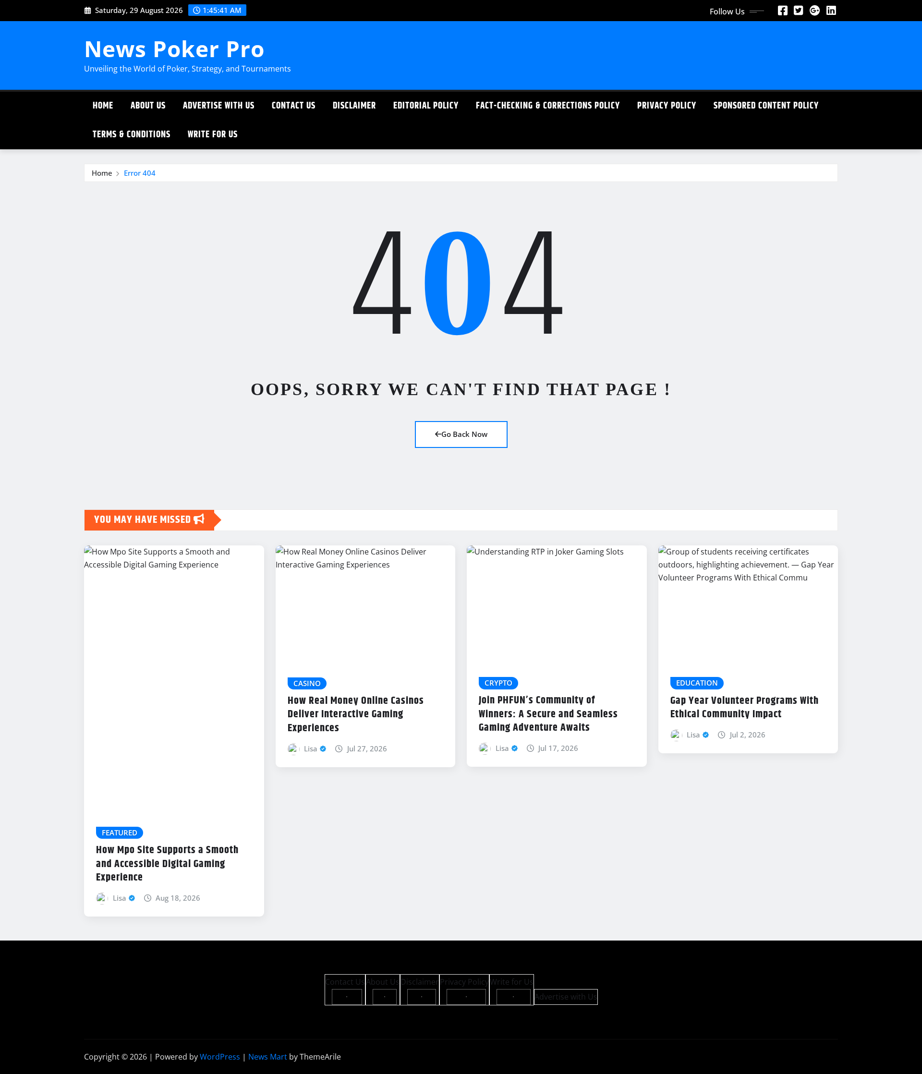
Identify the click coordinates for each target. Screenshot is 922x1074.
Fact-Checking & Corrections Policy (548, 106)
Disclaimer (354, 106)
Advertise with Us (219, 106)
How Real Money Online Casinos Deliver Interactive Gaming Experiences (356, 714)
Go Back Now (464, 434)
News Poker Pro (174, 48)
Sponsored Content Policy (766, 106)
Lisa (119, 898)
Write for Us (213, 135)
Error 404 (140, 173)
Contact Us (293, 106)
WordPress (220, 1056)
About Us (148, 106)
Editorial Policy (426, 106)
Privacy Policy (666, 106)
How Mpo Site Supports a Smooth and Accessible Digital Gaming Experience (167, 864)
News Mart (267, 1056)
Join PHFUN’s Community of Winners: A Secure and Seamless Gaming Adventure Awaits (548, 714)
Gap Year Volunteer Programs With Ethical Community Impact (744, 708)
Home (103, 106)
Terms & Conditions (131, 135)
